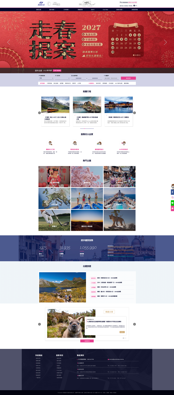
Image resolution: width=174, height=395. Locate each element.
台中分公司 (81, 369)
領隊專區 (130, 5)
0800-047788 (132, 2)
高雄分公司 (81, 375)
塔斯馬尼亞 (68, 83)
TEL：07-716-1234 (112, 378)
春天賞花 (98, 83)
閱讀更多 (122, 332)
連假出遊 (38, 9)
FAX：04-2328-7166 (122, 372)
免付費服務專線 (124, 2)
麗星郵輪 (126, 83)
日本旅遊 (66, 9)
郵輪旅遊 (80, 9)
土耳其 (79, 83)
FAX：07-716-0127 (121, 378)
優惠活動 (121, 5)
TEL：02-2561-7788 (112, 365)
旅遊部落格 (135, 9)
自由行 (93, 9)
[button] (8, 42)
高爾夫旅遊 (119, 9)
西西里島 (49, 83)
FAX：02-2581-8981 (122, 365)
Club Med (105, 9)
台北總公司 (81, 363)
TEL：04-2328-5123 (112, 372)
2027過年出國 (118, 83)
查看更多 (87, 341)
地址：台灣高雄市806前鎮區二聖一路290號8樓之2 (87, 378)
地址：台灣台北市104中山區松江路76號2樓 (86, 365)
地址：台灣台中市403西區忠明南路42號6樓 (86, 372)
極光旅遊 (56, 83)
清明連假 (104, 83)
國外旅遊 (52, 9)
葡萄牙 (74, 83)
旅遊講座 (126, 5)
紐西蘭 (61, 83)
